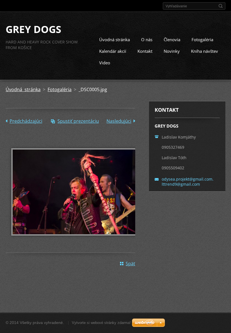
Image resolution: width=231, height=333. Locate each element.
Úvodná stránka (114, 39)
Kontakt (144, 51)
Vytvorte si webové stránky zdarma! (101, 323)
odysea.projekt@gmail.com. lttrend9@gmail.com (188, 181)
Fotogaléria (202, 39)
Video (104, 62)
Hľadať (220, 6)
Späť (130, 263)
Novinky (172, 51)
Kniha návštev (204, 51)
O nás (146, 39)
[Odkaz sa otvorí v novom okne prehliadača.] (76, 239)
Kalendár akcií (112, 51)
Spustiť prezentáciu (78, 121)
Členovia (172, 39)
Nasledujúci (118, 121)
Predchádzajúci (26, 121)
